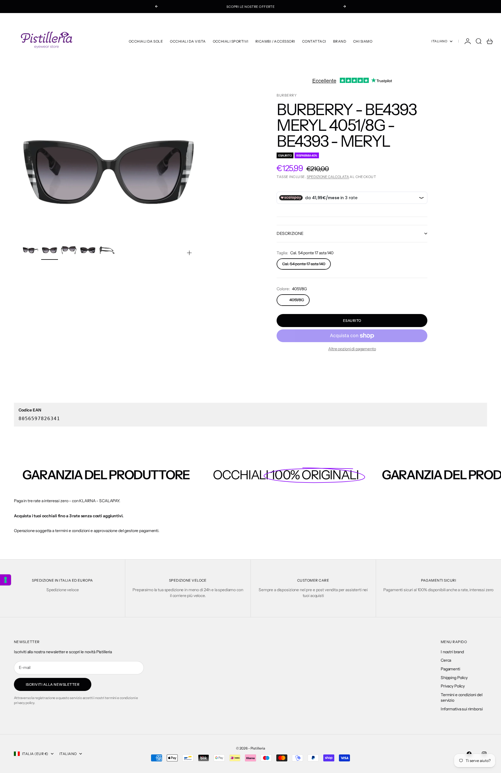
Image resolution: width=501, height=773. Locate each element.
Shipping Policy (454, 677)
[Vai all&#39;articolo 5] (107, 250)
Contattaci (314, 41)
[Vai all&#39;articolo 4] (87, 250)
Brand (339, 41)
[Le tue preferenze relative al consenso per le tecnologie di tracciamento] (5, 579)
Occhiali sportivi (230, 41)
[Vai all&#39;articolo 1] (30, 250)
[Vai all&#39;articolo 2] (49, 250)
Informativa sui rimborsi (462, 709)
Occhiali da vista (188, 41)
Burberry (287, 95)
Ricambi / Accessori (275, 41)
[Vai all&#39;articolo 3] (68, 250)
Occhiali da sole (146, 41)
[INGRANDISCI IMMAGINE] (189, 253)
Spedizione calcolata (328, 177)
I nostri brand (452, 651)
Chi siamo (362, 41)
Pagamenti (450, 669)
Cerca (446, 660)
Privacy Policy (453, 686)
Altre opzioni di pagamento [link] (352, 348)
